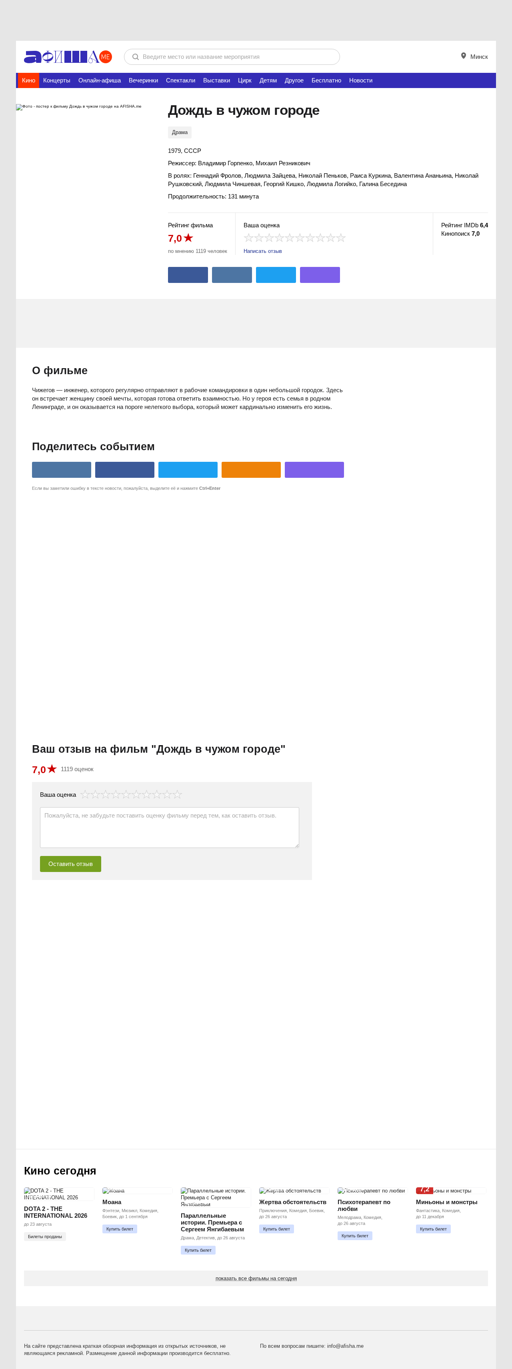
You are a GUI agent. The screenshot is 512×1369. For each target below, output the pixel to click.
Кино (28, 80)
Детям (268, 80)
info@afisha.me (345, 1346)
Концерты (56, 80)
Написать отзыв (263, 251)
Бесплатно (326, 80)
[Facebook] (188, 275)
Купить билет (119, 1229)
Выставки (216, 80)
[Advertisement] (256, 20)
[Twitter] (276, 275)
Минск (478, 56)
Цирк (245, 80)
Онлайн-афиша (99, 80)
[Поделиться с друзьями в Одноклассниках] (251, 470)
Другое (294, 80)
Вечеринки (143, 80)
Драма (180, 132)
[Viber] (320, 275)
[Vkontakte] (232, 275)
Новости (360, 80)
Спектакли (180, 80)
